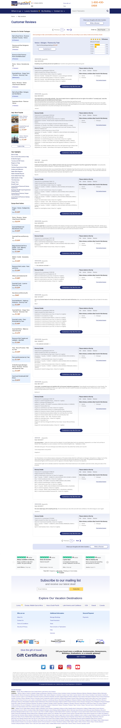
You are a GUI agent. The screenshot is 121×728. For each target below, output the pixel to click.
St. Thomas (53, 721)
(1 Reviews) (15, 68)
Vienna (70, 723)
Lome (81, 715)
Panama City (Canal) (46, 718)
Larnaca (67, 715)
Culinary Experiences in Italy (19, 167)
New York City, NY (33, 718)
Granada (64, 713)
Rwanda (34, 703)
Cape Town (41, 711)
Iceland (73, 698)
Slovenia (77, 703)
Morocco (20, 701)
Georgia (13, 698)
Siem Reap (81, 720)
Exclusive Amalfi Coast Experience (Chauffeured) (20, 190)
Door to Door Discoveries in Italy (20, 156)
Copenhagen (74, 711)
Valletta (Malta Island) (55, 723)
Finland (93, 696)
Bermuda (104, 693)
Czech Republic (29, 696)
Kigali (41, 715)
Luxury (19, 605)
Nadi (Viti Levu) (15, 718)
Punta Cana (67, 718)
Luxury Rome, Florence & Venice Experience (20, 187)
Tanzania (65, 705)
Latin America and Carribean (49, 691)
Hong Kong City (15, 715)
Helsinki (92, 713)
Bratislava (97, 710)
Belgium (95, 693)
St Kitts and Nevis (15, 705)
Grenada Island (79, 713)
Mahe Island (33, 716)
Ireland (86, 698)
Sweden (49, 705)
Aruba (59, 693)
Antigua (86, 708)
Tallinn (76, 721)
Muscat (101, 716)
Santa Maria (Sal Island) (58, 720)
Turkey (82, 705)
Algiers (37, 708)
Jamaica (104, 698)
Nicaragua (55, 701)
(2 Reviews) (15, 96)
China (86, 695)
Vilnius (74, 723)
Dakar (87, 711)
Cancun (35, 711)
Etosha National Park (32, 713)
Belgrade (64, 710)
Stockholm (59, 721)
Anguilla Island (72, 708)
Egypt (61, 696)
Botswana (33, 695)
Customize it (47, 49)
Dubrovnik (17, 713)
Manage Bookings (55, 617)
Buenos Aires (26, 711)
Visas (51, 623)
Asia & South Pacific (52, 605)
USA (86, 605)
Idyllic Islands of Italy (17, 178)
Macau (56, 700)
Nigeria (61, 701)
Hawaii (94, 605)
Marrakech (57, 716)
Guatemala (46, 698)
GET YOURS (81, 657)
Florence (95, 70)
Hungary (69, 698)
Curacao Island (81, 711)
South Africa (82, 703)
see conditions (58, 642)
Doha (95, 711)
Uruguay (13, 706)
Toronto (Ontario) (99, 721)
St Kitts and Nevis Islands (17, 721)
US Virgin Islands (20, 706)
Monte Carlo (82, 716)
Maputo (52, 716)
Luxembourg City (105, 715)
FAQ (51, 630)
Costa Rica (104, 695)
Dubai (107, 711)
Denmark (36, 696)
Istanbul (31, 715)
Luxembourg (51, 700)
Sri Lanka (99, 703)
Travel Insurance (54, 620)
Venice (84, 70)
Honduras (56, 698)
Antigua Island (91, 708)
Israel (90, 698)
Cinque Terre (15, 182)
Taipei (72, 721)
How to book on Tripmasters (58, 626)
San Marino (39, 703)
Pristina (62, 718)
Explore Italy (21, 146)
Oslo (39, 718)
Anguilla (33, 693)
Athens (25, 710)
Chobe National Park (60, 711)
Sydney (64, 721)
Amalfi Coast (15, 184)
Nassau (26, 718)
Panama (83, 701)
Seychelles (60, 703)
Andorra (28, 693)
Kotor (45, 715)
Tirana (88, 721)
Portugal (107, 701)
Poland (102, 701)
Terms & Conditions (22, 623)
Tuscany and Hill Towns (17, 161)
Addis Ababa (27, 708)
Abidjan (17, 708)
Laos (29, 700)
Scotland (45, 703)
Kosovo (25, 700)
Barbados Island (49, 710)
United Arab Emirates (100, 705)
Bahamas (79, 693)
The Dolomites (15, 180)
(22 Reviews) (15, 40)
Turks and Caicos (89, 705)
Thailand (70, 705)
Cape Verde (69, 695)
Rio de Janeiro (97, 718)
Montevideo (96, 716)
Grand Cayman (70, 713)
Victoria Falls (64, 723)
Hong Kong (63, 698)
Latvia (32, 700)
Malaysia (74, 700)
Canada (102, 605)
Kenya (21, 700)
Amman (51, 708)
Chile (83, 695)
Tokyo (92, 721)
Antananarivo (79, 708)
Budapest (19, 711)
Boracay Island (90, 710)
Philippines (97, 701)
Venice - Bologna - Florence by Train (47, 43)
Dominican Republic (49, 696)
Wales (38, 706)
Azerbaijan (73, 693)
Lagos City (61, 715)
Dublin (13, 713)
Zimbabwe (47, 706)
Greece (32, 698)
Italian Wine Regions (16, 171)
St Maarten (28, 705)
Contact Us (20, 620)
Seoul (76, 720)
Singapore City (88, 720)
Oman (78, 701)
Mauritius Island (74, 716)
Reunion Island (81, 718)
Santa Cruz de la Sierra (45, 720)
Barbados (89, 693)
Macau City (14, 716)
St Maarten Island (36, 721)
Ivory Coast (98, 698)
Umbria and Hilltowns (17, 169)
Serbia (55, 703)
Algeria (24, 693)
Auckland (30, 710)
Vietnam (34, 706)
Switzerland (55, 705)
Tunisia (78, 705)
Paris (53, 718)
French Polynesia (104, 696)
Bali (38, 710)
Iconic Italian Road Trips (17, 175)
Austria (68, 693)
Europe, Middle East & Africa (34, 605)
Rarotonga (73, 718)
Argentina (49, 693)
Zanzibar (84, 723)
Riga (92, 718)
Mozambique (26, 701)
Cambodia (58, 695)
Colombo (68, 711)
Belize (99, 693)
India (77, 698)
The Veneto (14, 165)
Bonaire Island (82, 710)
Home (13, 16)
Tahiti (68, 721)
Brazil (38, 695)
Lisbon (71, 715)
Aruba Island (14, 710)
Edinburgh (23, 713)
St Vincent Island (46, 721)
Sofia (99, 720)
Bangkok (42, 710)
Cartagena (51, 711)
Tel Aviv (84, 721)
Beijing (55, 710)
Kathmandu (36, 715)
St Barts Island (104, 720)
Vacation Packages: (16, 689)
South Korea (89, 703)
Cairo (31, 711)
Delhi (91, 711)
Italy (80, 70)
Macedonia (61, 700)
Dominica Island (101, 711)
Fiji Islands (88, 696)
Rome (23, 720)
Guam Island (86, 713)
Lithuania (44, 700)
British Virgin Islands (45, 695)
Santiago (67, 720)
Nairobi (21, 718)
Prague (57, 718)
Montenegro (14, 701)
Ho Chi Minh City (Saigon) (101, 713)
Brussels (103, 710)
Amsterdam (56, 708)
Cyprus (22, 696)
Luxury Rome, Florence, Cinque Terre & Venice (19, 194)
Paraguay (88, 701)
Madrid (27, 716)
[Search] (107, 10)
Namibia (32, 701)
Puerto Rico (14, 703)
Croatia (13, 696)
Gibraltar (28, 698)
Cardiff (46, 711)
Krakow (49, 715)
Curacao (18, 696)
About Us (19, 617)
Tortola (27, 723)
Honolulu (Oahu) (24, 715)
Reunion (23, 703)
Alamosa (33, 708)
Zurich (88, 723)
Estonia (70, 696)
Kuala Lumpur (55, 715)
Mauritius (94, 700)
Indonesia (81, 698)
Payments (85, 617)
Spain (94, 703)
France (98, 696)
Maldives (79, 700)
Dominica (41, 696)
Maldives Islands (40, 716)
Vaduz (47, 723)
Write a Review (94, 23)
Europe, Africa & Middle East (23, 691)
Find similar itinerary (101, 80)
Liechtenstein (38, 700)
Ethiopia (75, 696)
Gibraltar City (58, 713)
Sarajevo (72, 720)
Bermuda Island (74, 710)
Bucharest (13, 711)
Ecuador (57, 696)
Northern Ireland (67, 701)
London (85, 715)
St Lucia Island (27, 721)
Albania (19, 693)
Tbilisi (80, 721)
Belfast (59, 710)
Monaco (104, 700)
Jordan (17, 700)
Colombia (91, 695)
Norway (74, 701)
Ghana (23, 698)
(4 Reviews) (15, 49)
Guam (41, 698)
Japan (12, 700)
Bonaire (17, 695)
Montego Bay (89, 716)
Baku (34, 710)
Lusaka (98, 715)
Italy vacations (22, 16)
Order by (94, 30)
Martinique (88, 700)
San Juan (28, 720)
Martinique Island (65, 716)
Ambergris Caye (44, 708)
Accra (21, 708)
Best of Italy (14, 154)
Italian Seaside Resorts (17, 173)
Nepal (36, 701)
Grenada (37, 698)
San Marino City (35, 720)
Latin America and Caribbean (72, 605)
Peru (92, 701)
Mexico (99, 700)
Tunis (30, 723)
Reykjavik (88, 718)
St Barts (104, 703)
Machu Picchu (21, 716)
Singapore (66, 703)
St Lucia (23, 705)
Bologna (89, 70)
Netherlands (42, 701)
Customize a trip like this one (71, 86)
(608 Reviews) (15, 77)
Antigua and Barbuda (41, 693)
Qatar (19, 703)
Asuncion (20, 710)
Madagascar (68, 700)
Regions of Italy (15, 163)
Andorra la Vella (63, 708)
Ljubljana (76, 715)
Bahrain (84, 693)
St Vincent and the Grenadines (39, 705)
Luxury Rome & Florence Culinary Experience (20, 197)
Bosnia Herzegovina (25, 695)
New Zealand (49, 701)
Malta (84, 700)
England (66, 696)
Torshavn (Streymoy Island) (17, 723)
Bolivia (13, 695)
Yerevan (79, 723)
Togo (74, 705)
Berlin (68, 710)
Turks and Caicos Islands (39, 723)
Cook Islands (98, 695)
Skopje (95, 720)
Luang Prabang (91, 715)
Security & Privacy (22, 626)
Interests (52, 633)
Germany (18, 698)
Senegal (50, 703)
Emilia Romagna (15, 158)
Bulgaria (53, 695)
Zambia (42, 706)
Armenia (55, 693)
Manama (47, 716)
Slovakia (72, 703)
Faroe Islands (81, 696)
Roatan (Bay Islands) (16, 720)
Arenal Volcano (100, 708)
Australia (64, 693)
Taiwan (60, 705)
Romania (28, 703)
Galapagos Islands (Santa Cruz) (46, 713)
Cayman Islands (77, 695)
